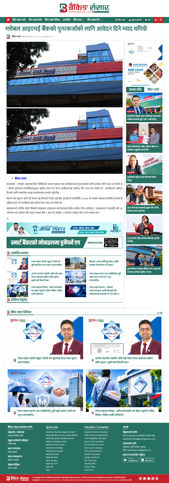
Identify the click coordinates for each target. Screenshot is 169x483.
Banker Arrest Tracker (55, 444)
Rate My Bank (52, 457)
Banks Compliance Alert (56, 441)
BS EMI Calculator (92, 454)
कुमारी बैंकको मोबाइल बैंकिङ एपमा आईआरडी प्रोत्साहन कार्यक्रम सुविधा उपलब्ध (143, 270)
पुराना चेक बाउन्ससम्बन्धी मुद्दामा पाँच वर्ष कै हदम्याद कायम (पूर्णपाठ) (143, 209)
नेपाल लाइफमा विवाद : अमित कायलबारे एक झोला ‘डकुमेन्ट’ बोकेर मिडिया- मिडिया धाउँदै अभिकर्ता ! (46, 291)
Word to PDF (90, 463)
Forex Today (89, 467)
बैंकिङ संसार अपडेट (19, 20)
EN (156, 20)
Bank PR (49, 467)
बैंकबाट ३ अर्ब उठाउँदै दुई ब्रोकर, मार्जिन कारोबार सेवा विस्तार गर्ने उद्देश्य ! (104, 263)
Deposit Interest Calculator (96, 432)
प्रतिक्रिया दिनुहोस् (19, 300)
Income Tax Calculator (94, 441)
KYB (149, 20)
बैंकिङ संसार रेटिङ (93, 20)
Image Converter (91, 457)
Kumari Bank (131, 264)
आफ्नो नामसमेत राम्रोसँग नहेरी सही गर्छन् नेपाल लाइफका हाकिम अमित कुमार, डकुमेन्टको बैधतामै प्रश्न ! (46, 277)
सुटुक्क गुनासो (136, 20)
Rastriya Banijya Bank (133, 142)
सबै (160, 313)
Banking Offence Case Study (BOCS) (61, 435)
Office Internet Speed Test (96, 435)
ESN (129, 480)
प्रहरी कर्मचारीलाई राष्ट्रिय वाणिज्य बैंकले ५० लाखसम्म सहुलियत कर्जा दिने (143, 148)
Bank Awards (51, 460)
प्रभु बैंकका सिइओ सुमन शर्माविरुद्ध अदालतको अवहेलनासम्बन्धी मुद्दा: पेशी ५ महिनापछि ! (144, 118)
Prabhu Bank (130, 112)
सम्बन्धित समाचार (19, 253)
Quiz (48, 470)
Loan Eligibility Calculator (95, 438)
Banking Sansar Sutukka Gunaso (60, 438)
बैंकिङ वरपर (77, 20)
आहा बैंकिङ (67, 20)
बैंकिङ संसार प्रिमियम (52, 20)
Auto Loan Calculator (93, 448)
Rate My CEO (52, 463)
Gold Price (89, 470)
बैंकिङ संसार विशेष (35, 20)
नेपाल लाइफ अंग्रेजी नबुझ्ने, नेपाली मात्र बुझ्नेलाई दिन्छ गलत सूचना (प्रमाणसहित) (46, 263)
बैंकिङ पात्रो (121, 20)
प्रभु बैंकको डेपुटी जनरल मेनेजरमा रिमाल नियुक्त (141, 179)
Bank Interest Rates (54, 448)
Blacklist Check (52, 454)
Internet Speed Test (93, 451)
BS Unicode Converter (94, 444)
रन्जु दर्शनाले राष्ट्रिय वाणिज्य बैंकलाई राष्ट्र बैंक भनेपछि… (143, 240)
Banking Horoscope (54, 451)
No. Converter (90, 460)
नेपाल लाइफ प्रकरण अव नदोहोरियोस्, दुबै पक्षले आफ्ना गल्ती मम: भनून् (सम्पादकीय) (105, 277)
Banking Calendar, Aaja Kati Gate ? (61, 432)
